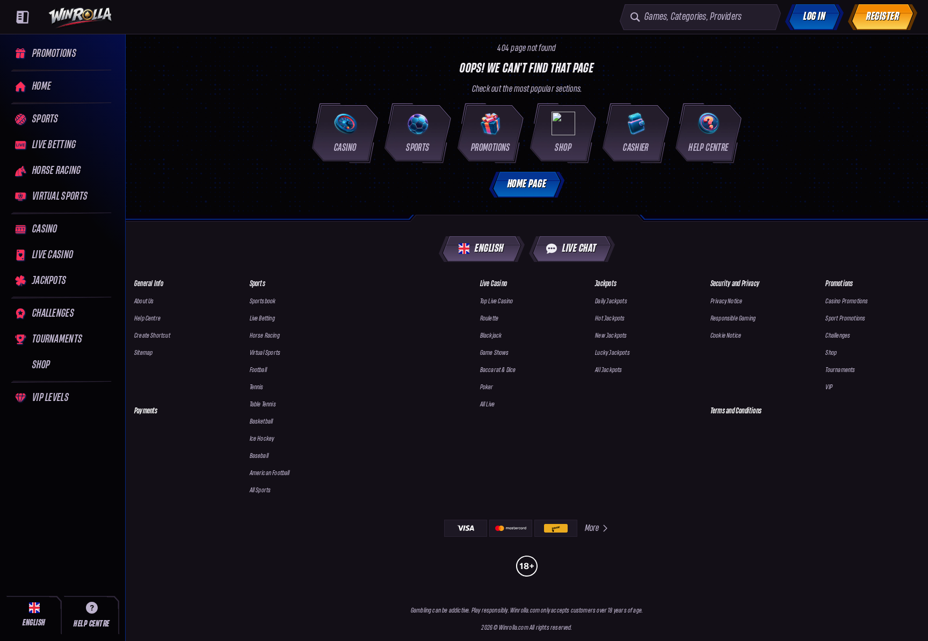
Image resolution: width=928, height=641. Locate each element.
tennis (257, 387)
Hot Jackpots (610, 318)
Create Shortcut (152, 335)
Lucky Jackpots (612, 352)
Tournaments (840, 370)
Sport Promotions (845, 318)
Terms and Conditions (736, 411)
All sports (260, 490)
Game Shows (494, 352)
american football (270, 473)
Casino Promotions (846, 301)
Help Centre (147, 318)
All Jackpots (608, 370)
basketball (261, 421)
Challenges (837, 335)
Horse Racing (265, 335)
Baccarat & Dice (498, 370)
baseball (259, 456)
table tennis (263, 404)
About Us (144, 301)
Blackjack (491, 335)
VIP (828, 387)
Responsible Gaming (733, 318)
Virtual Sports (265, 352)
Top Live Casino (496, 301)
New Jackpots (611, 335)
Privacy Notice (727, 301)
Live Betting (262, 318)
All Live (487, 404)
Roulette (489, 318)
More (592, 528)
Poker (487, 387)
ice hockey (262, 438)
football (258, 370)
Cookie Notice (726, 335)
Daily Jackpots (611, 301)
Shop (831, 352)
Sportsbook (263, 301)
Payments (146, 411)
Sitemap (143, 352)
